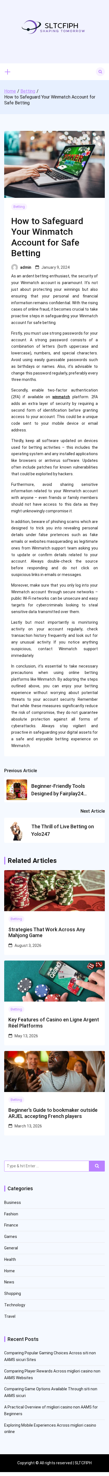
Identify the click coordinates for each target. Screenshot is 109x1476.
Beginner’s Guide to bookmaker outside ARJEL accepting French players (53, 1113)
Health (10, 1259)
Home (9, 1271)
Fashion (11, 1214)
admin (25, 267)
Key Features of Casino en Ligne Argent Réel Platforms (53, 1023)
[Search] (97, 1166)
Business (12, 1202)
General (11, 1248)
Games (10, 1236)
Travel (9, 1316)
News (9, 1282)
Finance (11, 1225)
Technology (14, 1305)
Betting (19, 207)
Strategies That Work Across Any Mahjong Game (46, 933)
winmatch (61, 397)
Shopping (12, 1293)
